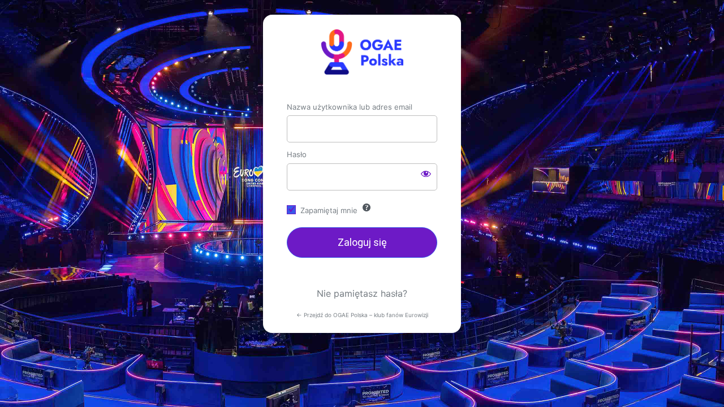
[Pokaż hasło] (426, 173)
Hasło (297, 154)
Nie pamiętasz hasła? (362, 293)
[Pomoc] (366, 207)
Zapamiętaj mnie (328, 210)
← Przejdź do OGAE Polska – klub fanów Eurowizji (362, 314)
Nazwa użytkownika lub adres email (349, 106)
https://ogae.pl (362, 52)
